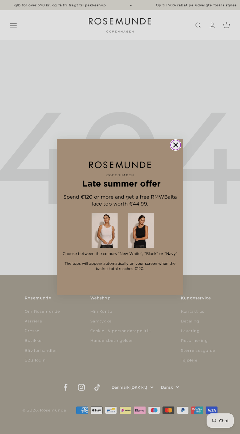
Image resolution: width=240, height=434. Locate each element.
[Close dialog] (176, 145)
